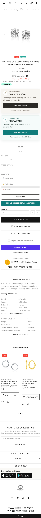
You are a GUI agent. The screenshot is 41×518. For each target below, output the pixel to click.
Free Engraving (7, 165)
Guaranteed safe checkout (20, 258)
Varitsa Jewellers (10, 3)
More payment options (20, 252)
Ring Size (4, 156)
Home (20, 8)
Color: (20, 147)
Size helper (20, 197)
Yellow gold (23, 391)
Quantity (5, 209)
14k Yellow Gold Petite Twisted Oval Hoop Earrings (29, 383)
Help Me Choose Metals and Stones (20, 203)
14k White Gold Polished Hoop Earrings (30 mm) (9, 382)
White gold (20, 150)
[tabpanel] (10, 381)
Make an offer (20, 105)
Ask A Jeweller (20, 132)
